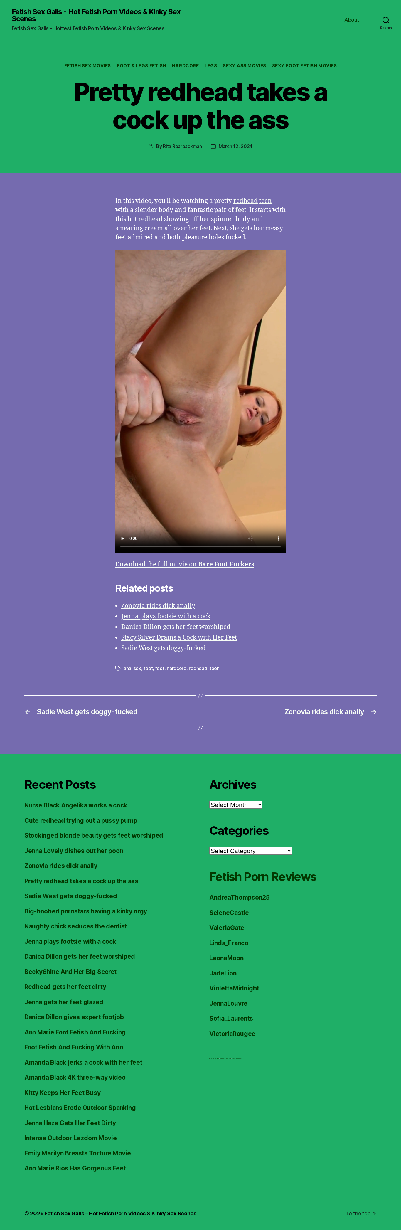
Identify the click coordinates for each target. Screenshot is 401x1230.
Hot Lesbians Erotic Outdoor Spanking (80, 1107)
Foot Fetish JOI (214, 1058)
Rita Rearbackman (182, 146)
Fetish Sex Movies (87, 65)
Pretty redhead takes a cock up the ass (81, 881)
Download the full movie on (184, 564)
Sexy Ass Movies (244, 65)
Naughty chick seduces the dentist (75, 926)
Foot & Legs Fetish (141, 65)
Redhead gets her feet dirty (65, 986)
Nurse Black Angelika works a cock (75, 805)
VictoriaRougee (232, 1033)
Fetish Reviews (236, 1058)
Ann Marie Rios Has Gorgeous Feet (75, 1168)
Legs (211, 65)
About (351, 20)
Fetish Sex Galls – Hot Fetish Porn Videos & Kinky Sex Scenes (120, 1213)
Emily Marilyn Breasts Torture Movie (77, 1153)
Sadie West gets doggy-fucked (163, 648)
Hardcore (185, 65)
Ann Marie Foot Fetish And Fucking (75, 1032)
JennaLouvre (228, 1003)
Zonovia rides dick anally (158, 606)
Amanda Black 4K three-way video (75, 1077)
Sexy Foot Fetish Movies (304, 65)
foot (159, 668)
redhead (245, 201)
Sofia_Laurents (231, 1018)
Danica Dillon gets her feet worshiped (175, 627)
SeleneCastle (229, 912)
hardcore (176, 668)
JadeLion (223, 973)
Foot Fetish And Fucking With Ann (73, 1047)
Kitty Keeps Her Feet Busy (62, 1092)
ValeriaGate (226, 927)
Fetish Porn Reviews (262, 876)
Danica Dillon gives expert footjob (74, 1017)
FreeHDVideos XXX (225, 1058)
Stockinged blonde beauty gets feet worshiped (93, 835)
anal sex (132, 668)
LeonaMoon (226, 958)
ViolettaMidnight (234, 988)
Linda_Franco (228, 943)
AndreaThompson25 (239, 897)
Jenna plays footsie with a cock (165, 616)
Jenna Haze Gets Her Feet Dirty (70, 1123)
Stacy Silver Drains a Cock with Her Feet (179, 638)
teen (265, 201)
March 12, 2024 (235, 146)
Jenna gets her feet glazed (63, 1002)
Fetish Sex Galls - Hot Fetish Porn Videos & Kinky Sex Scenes (96, 15)
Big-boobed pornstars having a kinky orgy (85, 911)
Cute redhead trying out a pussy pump (80, 820)
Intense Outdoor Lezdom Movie (70, 1138)
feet (240, 210)
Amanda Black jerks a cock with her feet (83, 1062)
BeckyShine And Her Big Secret (70, 971)
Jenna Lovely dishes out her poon (73, 850)
